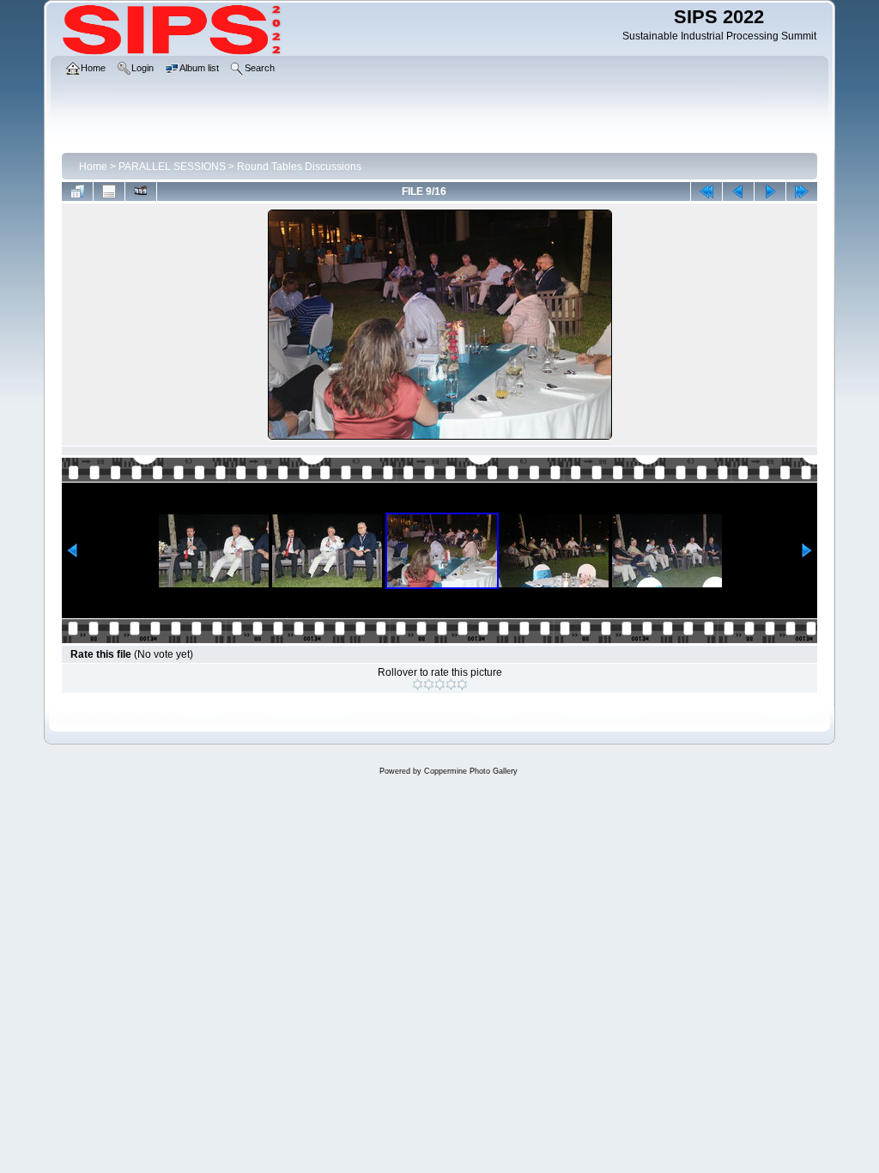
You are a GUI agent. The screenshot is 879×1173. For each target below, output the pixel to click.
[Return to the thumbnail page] (77, 191)
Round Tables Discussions (299, 167)
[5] (462, 684)
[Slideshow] (140, 191)
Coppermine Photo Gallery (471, 771)
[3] (440, 684)
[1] (417, 684)
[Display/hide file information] (109, 191)
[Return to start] (706, 191)
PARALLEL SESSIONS (172, 167)
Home (93, 167)
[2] (428, 684)
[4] (451, 684)
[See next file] (770, 191)
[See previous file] (738, 191)
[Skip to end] (801, 191)
